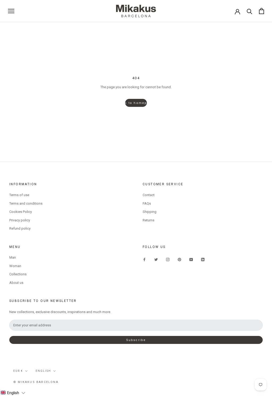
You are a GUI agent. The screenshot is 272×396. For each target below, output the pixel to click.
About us (16, 283)
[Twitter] (156, 259)
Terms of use (19, 195)
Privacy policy (19, 220)
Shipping (149, 212)
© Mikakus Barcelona (35, 382)
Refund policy (20, 228)
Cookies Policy (20, 212)
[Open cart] (261, 11)
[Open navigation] (11, 11)
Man (12, 257)
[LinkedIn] (203, 259)
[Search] (249, 11)
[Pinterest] (179, 259)
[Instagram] (167, 259)
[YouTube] (191, 259)
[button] (13, 393)
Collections (18, 274)
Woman (15, 266)
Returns (148, 220)
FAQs (147, 203)
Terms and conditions (25, 203)
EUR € (18, 370)
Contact (149, 195)
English (43, 370)
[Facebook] (144, 259)
